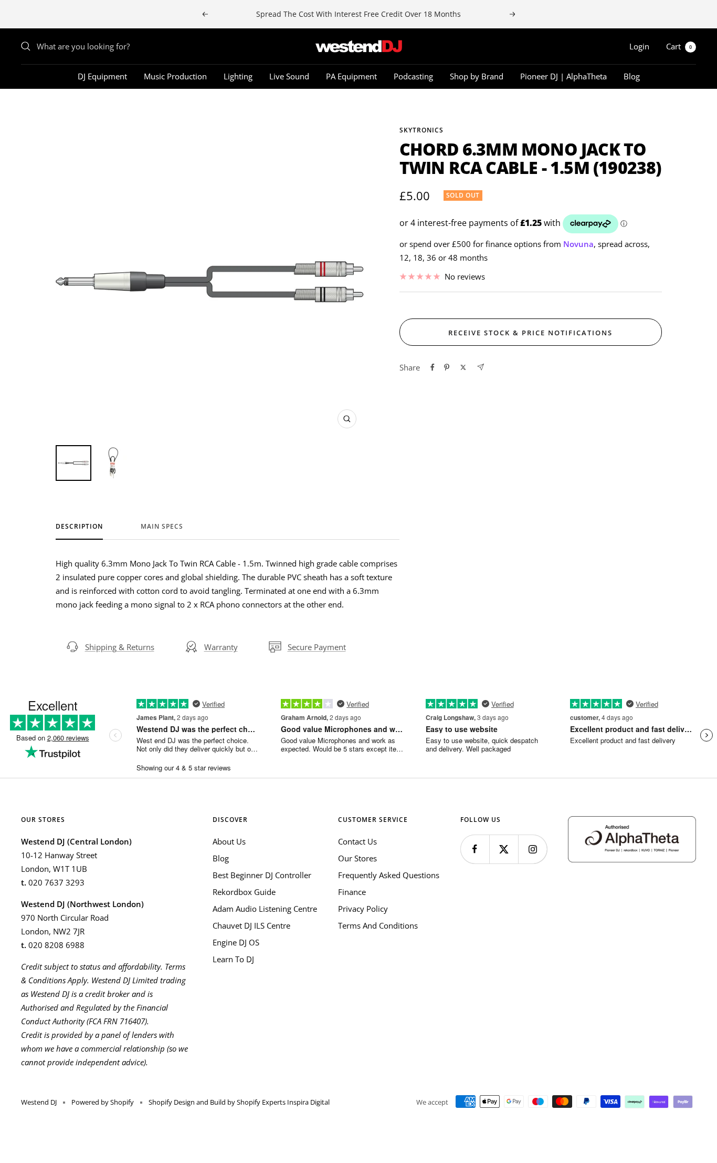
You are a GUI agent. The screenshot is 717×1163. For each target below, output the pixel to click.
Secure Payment (317, 647)
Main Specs (162, 527)
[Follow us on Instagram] (532, 849)
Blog (632, 76)
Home (30, 107)
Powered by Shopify (102, 1102)
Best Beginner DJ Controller (262, 875)
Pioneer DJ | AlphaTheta (563, 76)
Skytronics (421, 130)
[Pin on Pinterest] (446, 367)
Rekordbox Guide (244, 892)
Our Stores (357, 858)
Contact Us (357, 841)
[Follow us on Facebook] (474, 849)
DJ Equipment (102, 76)
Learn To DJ (233, 959)
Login (639, 46)
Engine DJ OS (236, 942)
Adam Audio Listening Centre (265, 908)
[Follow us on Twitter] (503, 849)
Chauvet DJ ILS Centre (251, 925)
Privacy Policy (363, 908)
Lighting (238, 76)
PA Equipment (351, 76)
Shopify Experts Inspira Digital (282, 1102)
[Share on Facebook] (432, 367)
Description (79, 527)
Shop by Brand (476, 76)
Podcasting (413, 76)
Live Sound (289, 76)
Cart (679, 46)
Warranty (221, 647)
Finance (352, 892)
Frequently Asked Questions (388, 875)
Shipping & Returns (119, 647)
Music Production (175, 76)
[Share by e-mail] (480, 367)
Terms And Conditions (378, 925)
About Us (229, 841)
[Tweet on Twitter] (463, 367)
